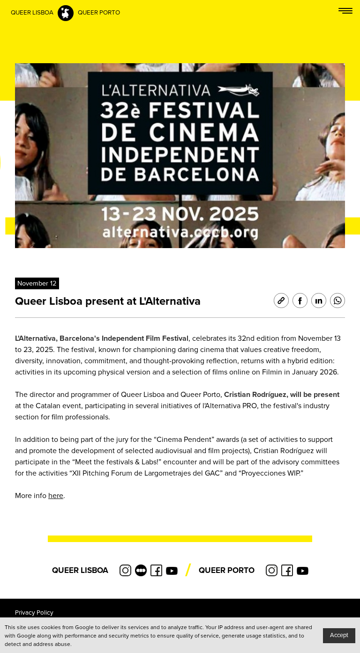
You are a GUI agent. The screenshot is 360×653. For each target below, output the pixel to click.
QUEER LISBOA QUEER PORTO (65, 12)
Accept (339, 635)
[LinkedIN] (317, 300)
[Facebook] (298, 300)
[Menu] (345, 13)
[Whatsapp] (335, 300)
